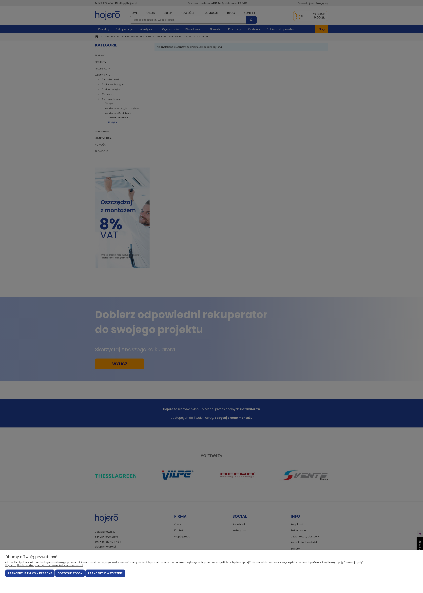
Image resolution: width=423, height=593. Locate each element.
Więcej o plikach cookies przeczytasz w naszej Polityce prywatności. (44, 565)
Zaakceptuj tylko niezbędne (30, 573)
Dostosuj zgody (70, 573)
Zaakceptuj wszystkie (105, 573)
